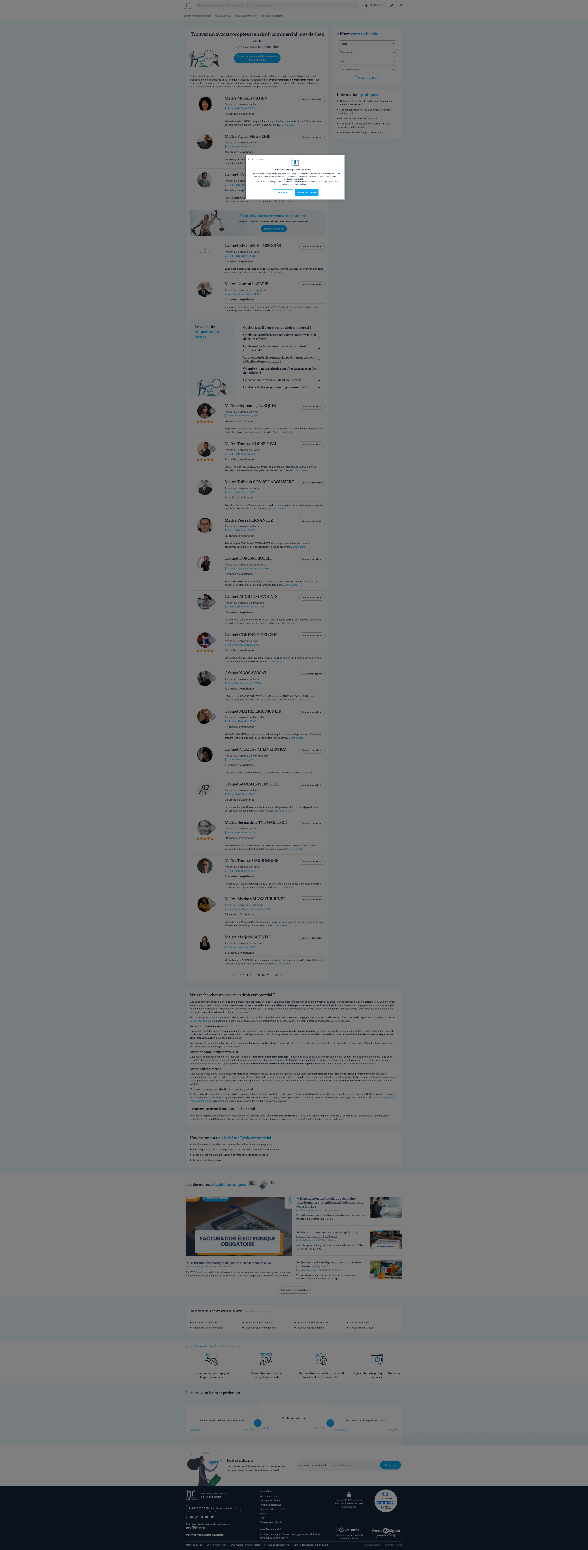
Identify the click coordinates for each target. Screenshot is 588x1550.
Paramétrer (283, 192)
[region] (295, 177)
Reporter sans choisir (256, 159)
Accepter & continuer (307, 192)
